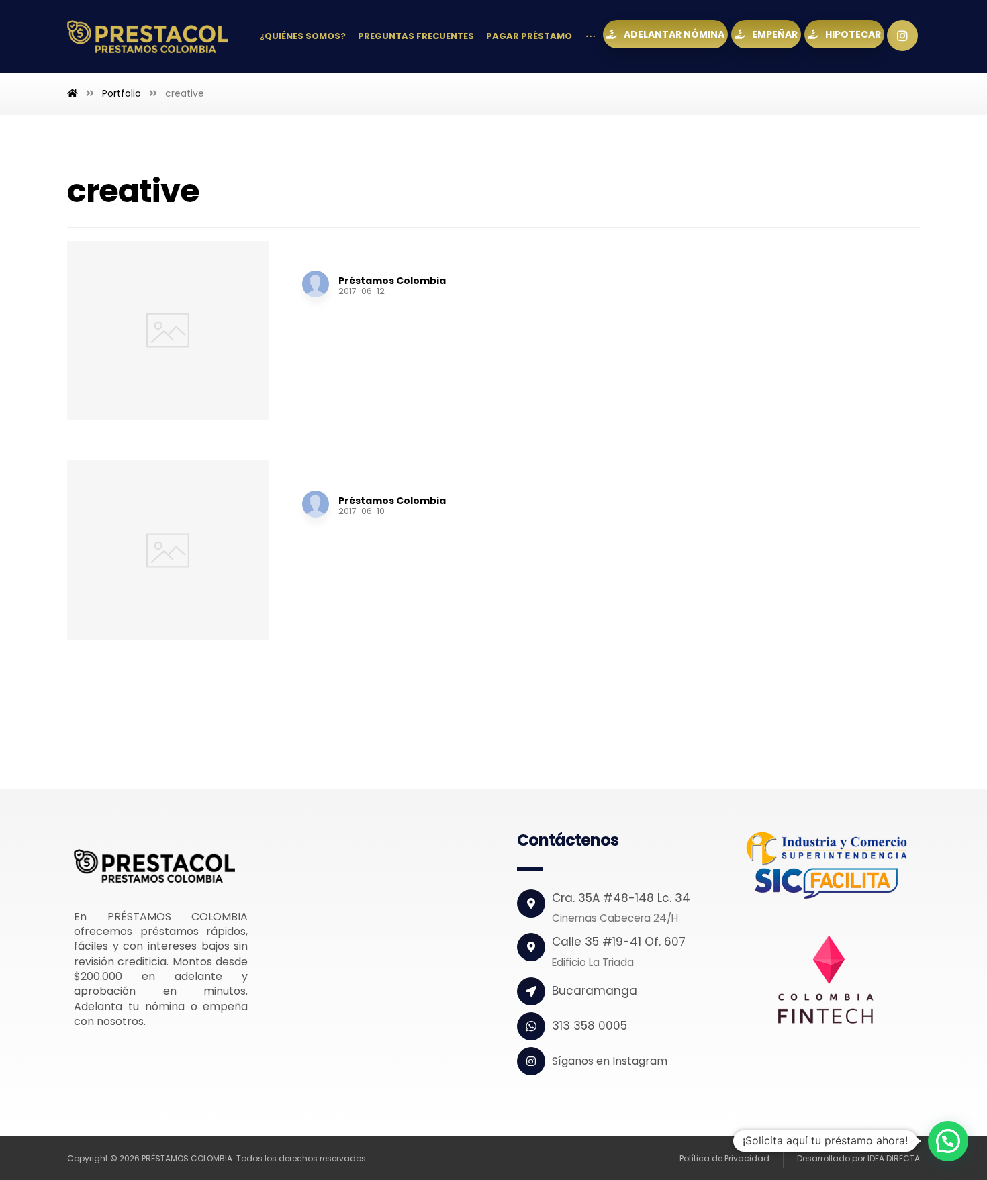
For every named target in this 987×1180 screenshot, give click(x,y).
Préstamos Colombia (392, 281)
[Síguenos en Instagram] (902, 35)
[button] (948, 1141)
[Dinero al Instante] (147, 36)
